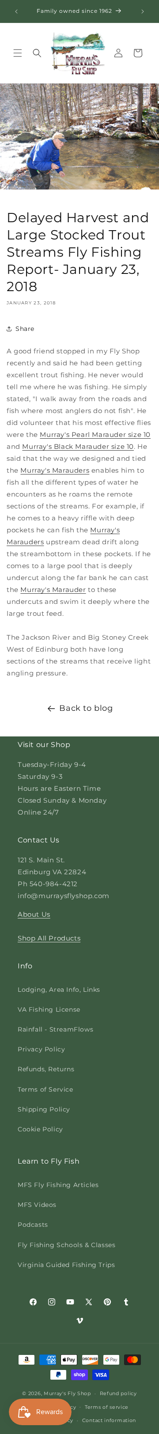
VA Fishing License (49, 1009)
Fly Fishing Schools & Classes (66, 1245)
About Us (34, 914)
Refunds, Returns (46, 1069)
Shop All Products (49, 938)
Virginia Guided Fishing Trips (66, 1265)
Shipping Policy (44, 1109)
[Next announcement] (142, 11)
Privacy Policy (41, 1049)
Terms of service (107, 1407)
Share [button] (24, 329)
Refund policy (118, 1393)
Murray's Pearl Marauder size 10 (95, 434)
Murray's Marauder (53, 589)
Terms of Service (45, 1089)
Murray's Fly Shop (67, 1393)
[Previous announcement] (16, 11)
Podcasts (33, 1225)
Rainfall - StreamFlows (55, 1029)
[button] (17, 53)
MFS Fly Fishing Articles (58, 1185)
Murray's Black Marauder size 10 (78, 446)
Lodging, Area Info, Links (59, 990)
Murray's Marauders (54, 470)
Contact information (109, 1420)
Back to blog (86, 708)
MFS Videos (37, 1205)
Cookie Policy (40, 1129)
